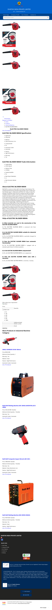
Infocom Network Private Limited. (23, 603)
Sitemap (4, 552)
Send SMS (27, 595)
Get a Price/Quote (6, 130)
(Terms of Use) (29, 601)
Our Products (25, 14)
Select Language (43, 607)
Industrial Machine (9, 125)
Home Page (6, 14)
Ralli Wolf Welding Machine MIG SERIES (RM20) (16, 515)
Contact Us (33, 14)
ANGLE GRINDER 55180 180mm (11, 349)
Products (7, 123)
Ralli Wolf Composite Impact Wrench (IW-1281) (16, 459)
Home (6, 122)
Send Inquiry (7, 118)
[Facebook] (2, 540)
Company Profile (15, 14)
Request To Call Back (7, 120)
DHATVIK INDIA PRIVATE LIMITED (19, 10)
